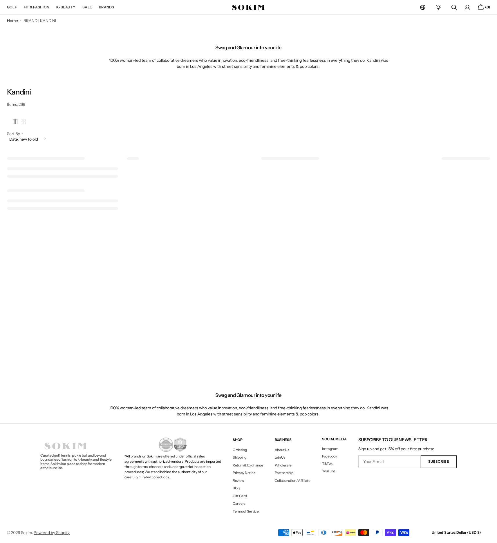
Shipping (239, 457)
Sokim (26, 532)
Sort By (13, 134)
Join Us (280, 457)
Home (12, 20)
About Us (282, 450)
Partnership (284, 473)
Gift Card (240, 496)
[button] (422, 7)
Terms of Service (246, 511)
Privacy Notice (244, 473)
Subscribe (438, 462)
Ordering (240, 450)
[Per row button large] (15, 121)
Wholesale (283, 465)
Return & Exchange (248, 465)
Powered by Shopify (52, 532)
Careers (239, 503)
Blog (236, 488)
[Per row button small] (23, 121)
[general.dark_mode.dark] (438, 7)
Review (238, 480)
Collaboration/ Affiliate (292, 480)
